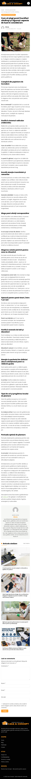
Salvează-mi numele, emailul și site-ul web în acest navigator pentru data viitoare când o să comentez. (14, 705)
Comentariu (5, 666)
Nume (3, 683)
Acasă (2, 10)
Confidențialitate (5, 757)
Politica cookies (5, 761)
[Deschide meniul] (28, 3)
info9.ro (5, 497)
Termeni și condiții (5, 759)
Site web (3, 697)
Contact (3, 747)
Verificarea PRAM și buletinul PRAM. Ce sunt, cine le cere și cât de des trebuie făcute (14, 648)
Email (3, 690)
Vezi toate (26, 543)
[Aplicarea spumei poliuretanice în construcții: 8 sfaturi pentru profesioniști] (15, 610)
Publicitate (3, 745)
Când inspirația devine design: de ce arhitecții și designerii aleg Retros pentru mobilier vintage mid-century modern (15, 596)
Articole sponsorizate (10, 10)
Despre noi (4, 754)
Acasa (2, 740)
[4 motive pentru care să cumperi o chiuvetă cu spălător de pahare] (15, 556)
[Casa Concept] (13, 3)
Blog (2, 742)
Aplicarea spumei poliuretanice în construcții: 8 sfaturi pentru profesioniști (15, 622)
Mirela (7, 27)
